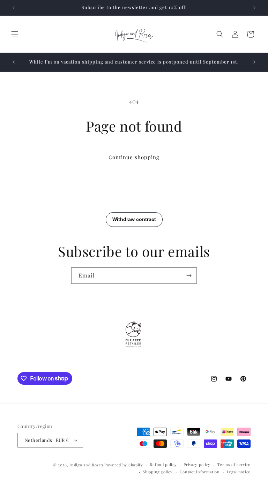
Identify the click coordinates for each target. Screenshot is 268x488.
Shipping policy (158, 471)
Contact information (200, 471)
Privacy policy (197, 464)
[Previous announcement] (13, 7)
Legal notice (239, 471)
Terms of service (234, 464)
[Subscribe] (188, 275)
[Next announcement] (254, 7)
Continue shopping (134, 157)
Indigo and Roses (86, 464)
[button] (14, 34)
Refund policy (163, 464)
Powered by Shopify (123, 464)
